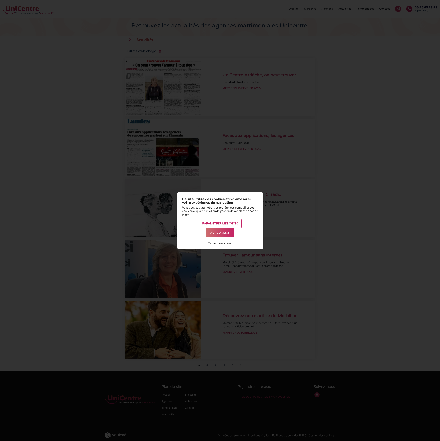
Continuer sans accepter (220, 243)
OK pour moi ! (220, 233)
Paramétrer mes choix (220, 223)
